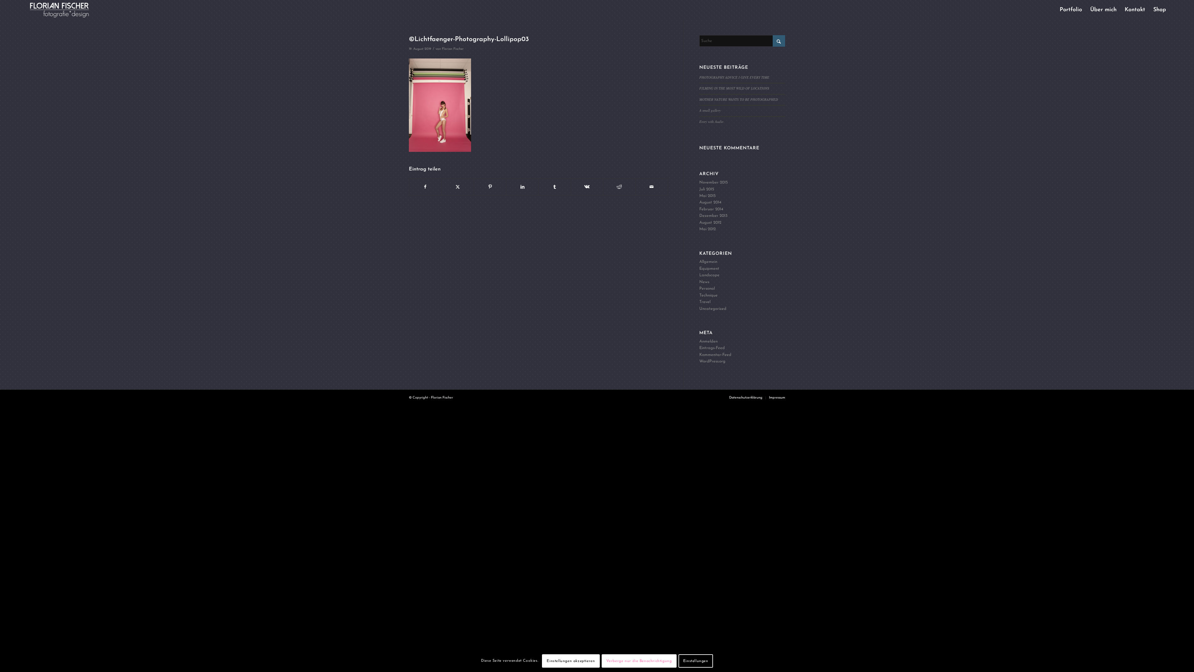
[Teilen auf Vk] (587, 187)
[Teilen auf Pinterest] (490, 187)
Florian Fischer (453, 49)
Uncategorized (712, 309)
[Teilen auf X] (458, 187)
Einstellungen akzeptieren (571, 661)
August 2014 (710, 202)
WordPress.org (712, 361)
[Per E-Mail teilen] (652, 187)
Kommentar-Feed (715, 355)
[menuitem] (1071, 10)
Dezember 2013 (713, 216)
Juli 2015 (706, 189)
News (704, 282)
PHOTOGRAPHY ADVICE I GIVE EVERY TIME (734, 77)
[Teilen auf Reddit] (619, 187)
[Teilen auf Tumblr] (555, 187)
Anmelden (708, 341)
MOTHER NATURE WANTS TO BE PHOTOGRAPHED (738, 99)
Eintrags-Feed (712, 348)
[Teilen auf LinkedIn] (523, 187)
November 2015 (713, 182)
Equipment (709, 269)
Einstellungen (695, 661)
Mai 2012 (707, 229)
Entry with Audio (711, 121)
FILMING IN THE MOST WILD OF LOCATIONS (734, 88)
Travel (704, 302)
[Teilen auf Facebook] (425, 187)
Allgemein (708, 262)
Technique (708, 295)
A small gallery (710, 110)
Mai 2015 (707, 196)
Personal (707, 289)
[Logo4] (64, 10)
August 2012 (710, 223)
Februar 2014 (711, 209)
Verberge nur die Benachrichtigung (639, 661)
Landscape (709, 275)
